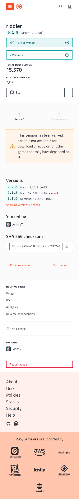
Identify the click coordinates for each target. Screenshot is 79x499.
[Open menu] (10, 6)
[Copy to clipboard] (67, 246)
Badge (10, 293)
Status (12, 401)
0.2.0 (12, 187)
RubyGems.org (27, 439)
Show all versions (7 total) (23, 204)
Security (14, 408)
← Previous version (18, 265)
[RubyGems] (19, 6)
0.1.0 (12, 199)
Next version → (63, 265)
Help (10, 415)
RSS (9, 300)
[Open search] (61, 6)
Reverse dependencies (20, 314)
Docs (10, 388)
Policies (13, 395)
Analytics (12, 307)
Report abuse (18, 364)
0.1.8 (12, 193)
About (12, 381)
